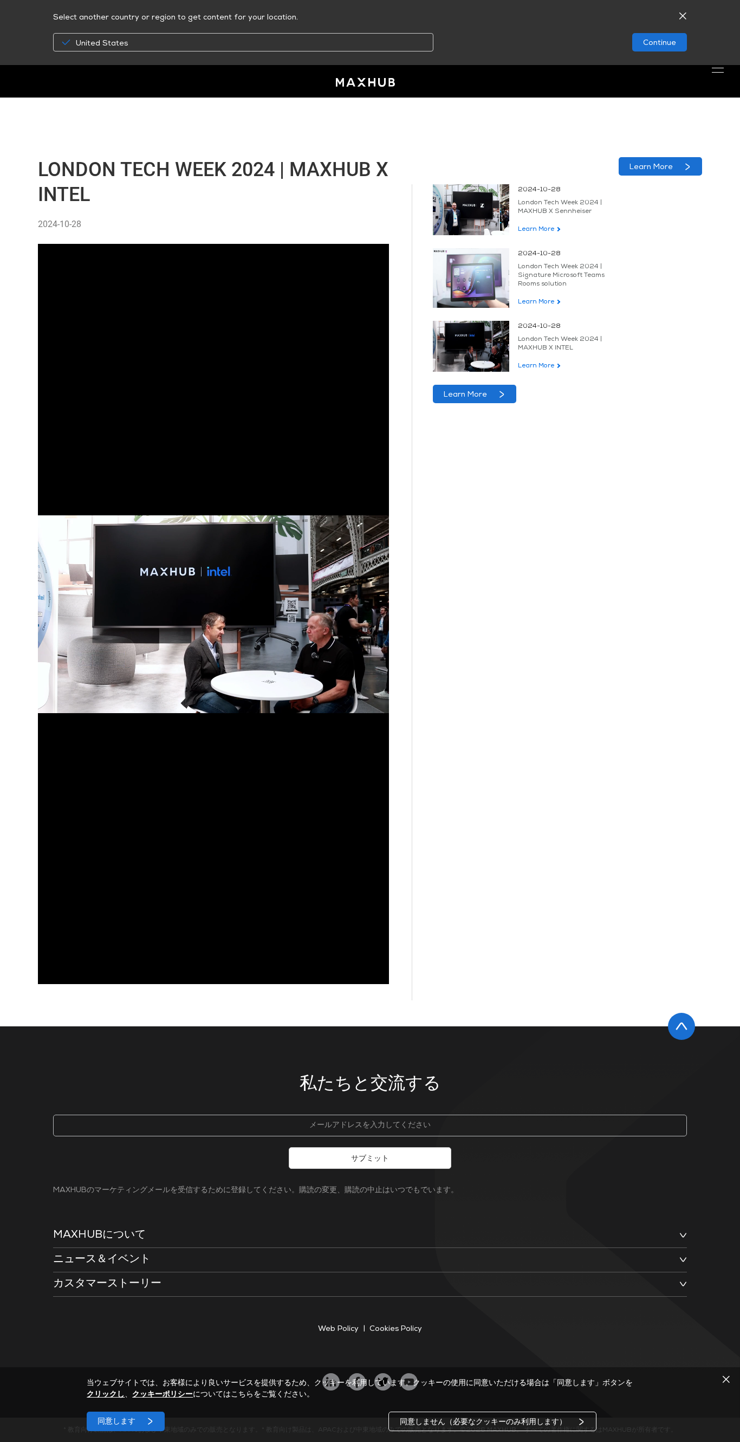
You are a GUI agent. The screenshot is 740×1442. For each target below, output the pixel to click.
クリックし (106, 1395)
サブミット (370, 1159)
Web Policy (339, 1329)
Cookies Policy (395, 1329)
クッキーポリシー (162, 1395)
